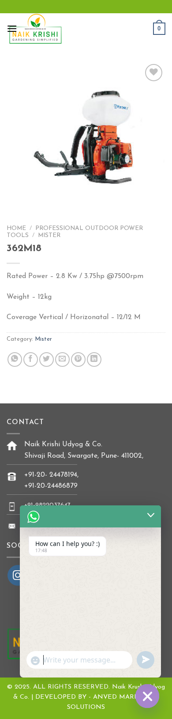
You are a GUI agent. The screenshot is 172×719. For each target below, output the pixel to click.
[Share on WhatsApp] (14, 359)
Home (16, 228)
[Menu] (12, 28)
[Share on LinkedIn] (94, 359)
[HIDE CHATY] (147, 696)
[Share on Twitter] (46, 359)
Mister (49, 235)
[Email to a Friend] (62, 359)
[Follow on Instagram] (17, 575)
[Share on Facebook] (30, 359)
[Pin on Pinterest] (78, 359)
